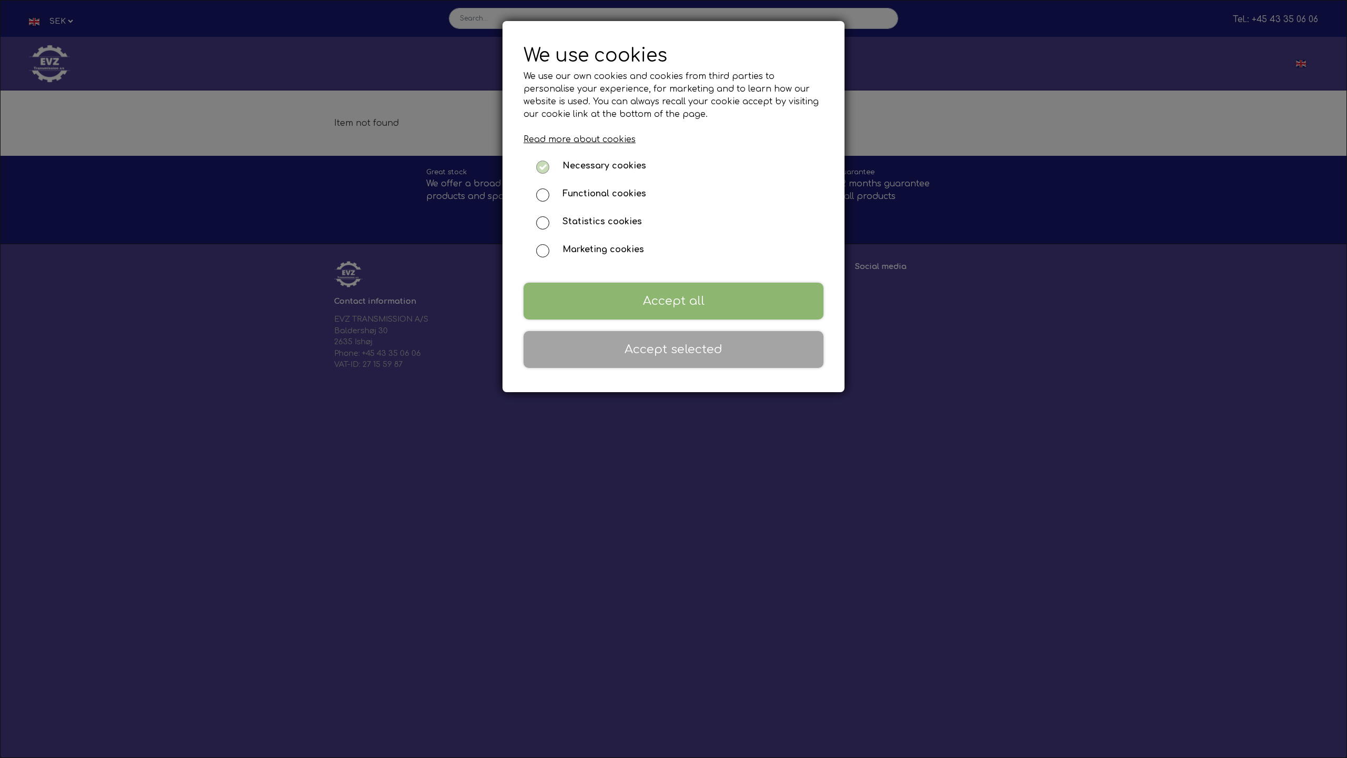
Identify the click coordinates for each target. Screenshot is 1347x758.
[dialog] (673, 379)
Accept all (674, 300)
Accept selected (673, 349)
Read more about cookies (580, 139)
